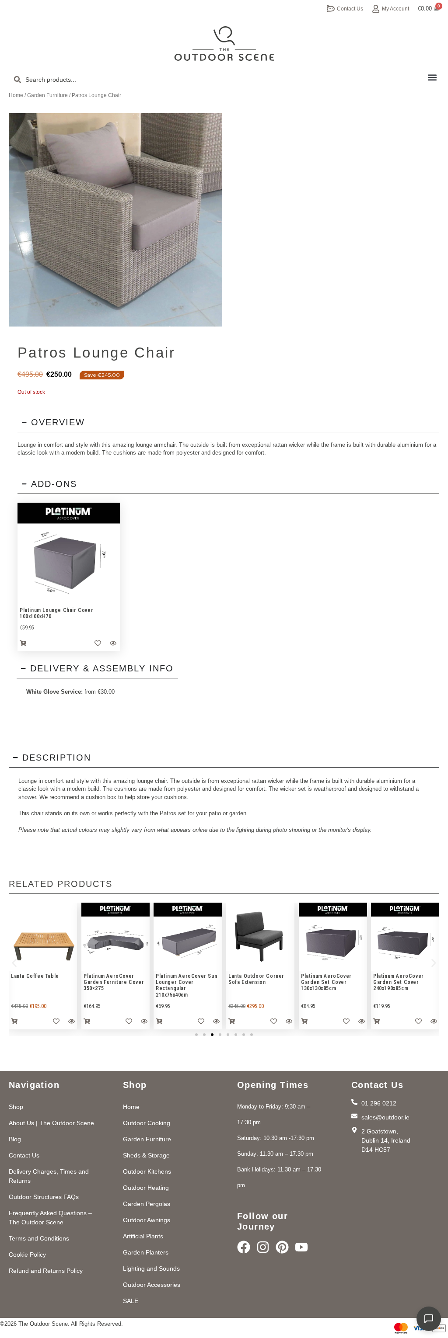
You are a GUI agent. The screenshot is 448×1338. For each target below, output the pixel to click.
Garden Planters (145, 1252)
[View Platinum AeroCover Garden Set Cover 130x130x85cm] (333, 937)
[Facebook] (243, 1247)
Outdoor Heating (146, 1187)
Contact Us (350, 9)
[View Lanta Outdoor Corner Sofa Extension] (260, 937)
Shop (16, 1106)
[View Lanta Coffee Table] (43, 937)
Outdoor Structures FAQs (44, 1196)
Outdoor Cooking (146, 1122)
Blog (15, 1139)
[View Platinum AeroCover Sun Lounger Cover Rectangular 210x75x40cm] (188, 937)
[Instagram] (263, 1247)
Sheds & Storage (146, 1155)
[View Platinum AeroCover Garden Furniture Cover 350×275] (115, 937)
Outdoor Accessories (151, 1284)
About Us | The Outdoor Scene (51, 1122)
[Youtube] (301, 1247)
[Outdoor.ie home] (224, 43)
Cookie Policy (27, 1254)
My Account (395, 9)
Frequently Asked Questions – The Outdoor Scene (50, 1217)
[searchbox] (100, 79)
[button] (432, 77)
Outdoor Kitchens (147, 1171)
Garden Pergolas (146, 1203)
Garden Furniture (47, 95)
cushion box (101, 797)
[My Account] (376, 9)
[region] (69, 554)
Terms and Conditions (39, 1238)
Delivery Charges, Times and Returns (49, 1176)
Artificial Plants (143, 1236)
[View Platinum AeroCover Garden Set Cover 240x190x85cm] (405, 937)
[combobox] (100, 79)
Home (16, 95)
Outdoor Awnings (146, 1219)
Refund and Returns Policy (46, 1270)
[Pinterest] (282, 1247)
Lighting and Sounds (151, 1268)
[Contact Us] (331, 9)
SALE (130, 1300)
